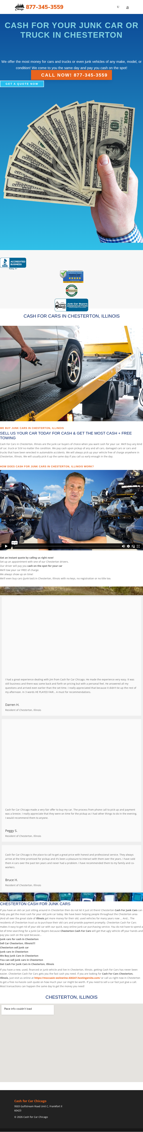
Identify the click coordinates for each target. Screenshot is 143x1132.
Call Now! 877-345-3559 (74, 74)
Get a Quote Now (22, 83)
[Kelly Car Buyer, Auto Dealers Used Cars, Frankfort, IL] (13, 264)
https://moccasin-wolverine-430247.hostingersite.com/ (67, 977)
